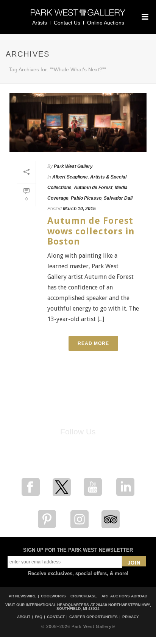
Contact (56, 617)
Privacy (130, 617)
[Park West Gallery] (78, 16)
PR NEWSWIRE (22, 596)
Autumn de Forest (93, 187)
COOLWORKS (53, 596)
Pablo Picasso (86, 198)
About (23, 617)
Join (134, 563)
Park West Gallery (73, 166)
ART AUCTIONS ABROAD (124, 596)
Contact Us (67, 23)
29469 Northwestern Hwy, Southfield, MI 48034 (103, 607)
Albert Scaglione (70, 177)
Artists (39, 23)
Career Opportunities (93, 617)
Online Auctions (105, 23)
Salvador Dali (118, 198)
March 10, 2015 (79, 208)
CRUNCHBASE (83, 596)
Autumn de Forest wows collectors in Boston (90, 231)
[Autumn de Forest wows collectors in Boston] (78, 122)
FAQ (38, 617)
